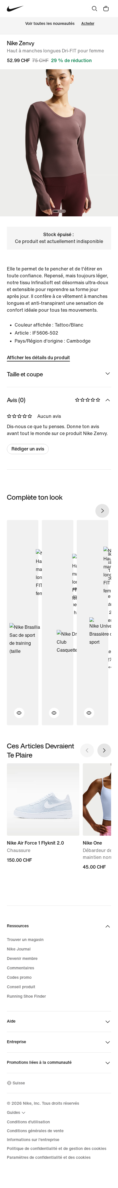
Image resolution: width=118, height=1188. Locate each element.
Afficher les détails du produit (38, 357)
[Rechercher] (94, 8)
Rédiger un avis (27, 448)
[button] (15, 716)
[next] (102, 511)
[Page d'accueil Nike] (15, 8)
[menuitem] (17, 1112)
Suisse (19, 1083)
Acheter (87, 23)
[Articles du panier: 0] (106, 8)
